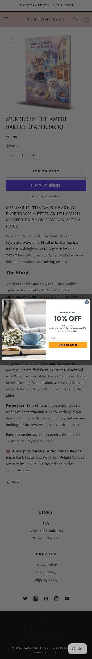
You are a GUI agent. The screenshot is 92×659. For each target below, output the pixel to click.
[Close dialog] (87, 302)
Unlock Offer (68, 345)
